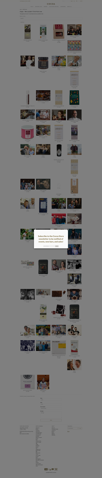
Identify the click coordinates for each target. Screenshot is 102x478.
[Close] (68, 230)
